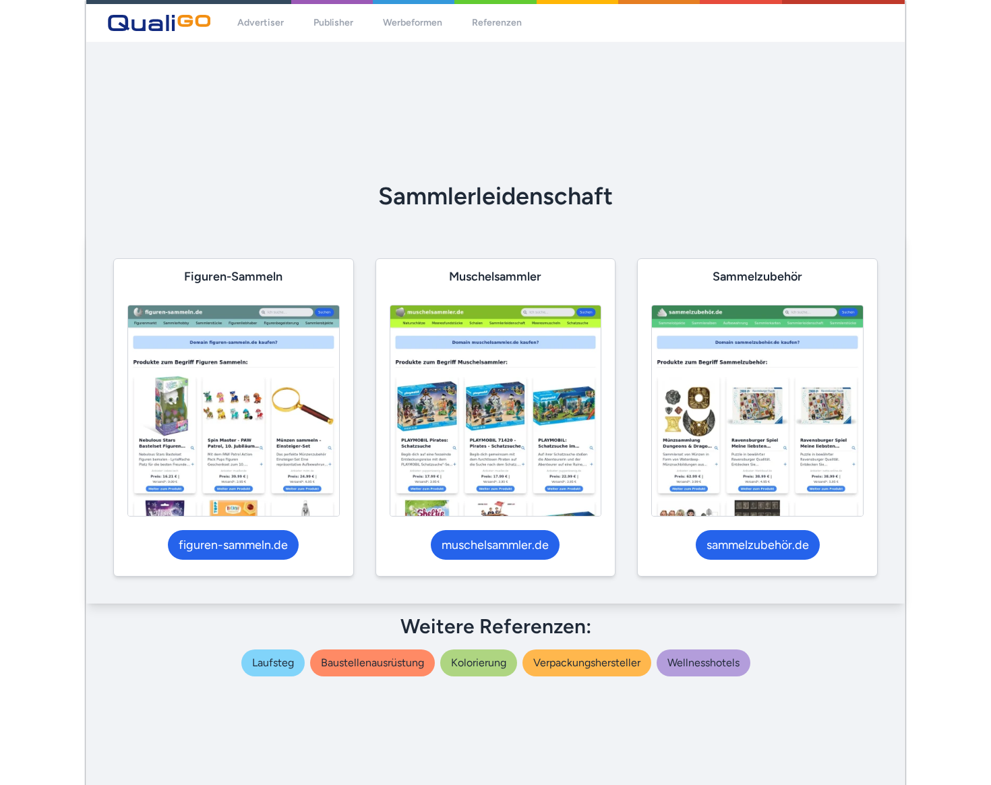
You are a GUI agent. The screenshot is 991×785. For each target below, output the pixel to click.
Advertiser (260, 22)
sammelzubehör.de (758, 544)
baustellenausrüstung (372, 662)
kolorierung (478, 662)
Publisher (333, 22)
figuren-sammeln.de (233, 544)
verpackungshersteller (586, 662)
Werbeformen (412, 22)
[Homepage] (159, 23)
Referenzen (497, 22)
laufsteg (273, 662)
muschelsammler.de (495, 544)
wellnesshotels (703, 662)
